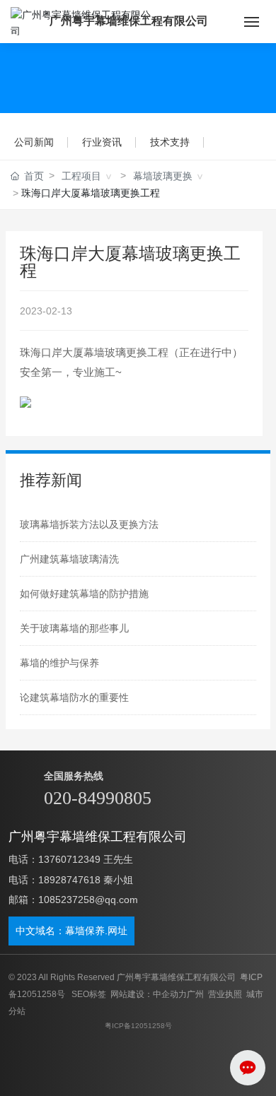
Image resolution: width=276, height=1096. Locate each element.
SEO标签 (88, 994)
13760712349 (69, 859)
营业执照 (225, 994)
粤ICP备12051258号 (138, 1026)
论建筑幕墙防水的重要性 (74, 697)
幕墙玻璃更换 (162, 176)
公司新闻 (34, 142)
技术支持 (170, 142)
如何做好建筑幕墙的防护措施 (84, 593)
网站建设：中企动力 (148, 994)
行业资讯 (102, 142)
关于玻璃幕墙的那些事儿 (74, 628)
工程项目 (81, 176)
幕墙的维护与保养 (59, 662)
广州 (195, 994)
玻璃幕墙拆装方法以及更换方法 (89, 524)
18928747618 (69, 879)
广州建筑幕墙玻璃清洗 (69, 559)
